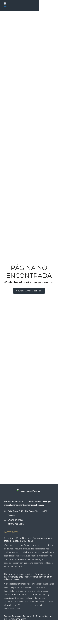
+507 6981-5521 (16, 523)
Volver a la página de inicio (29, 291)
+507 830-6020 (15, 520)
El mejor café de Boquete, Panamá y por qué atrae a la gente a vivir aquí (28, 539)
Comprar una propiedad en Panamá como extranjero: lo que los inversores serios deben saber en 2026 (28, 577)
